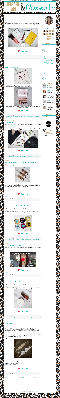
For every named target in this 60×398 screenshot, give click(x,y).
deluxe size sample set (33, 239)
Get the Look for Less (49, 95)
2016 (43, 78)
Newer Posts (6, 377)
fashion (17, 156)
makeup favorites (30, 156)
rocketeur (10, 240)
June (44, 58)
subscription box (12, 57)
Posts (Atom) (9, 378)
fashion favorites (19, 156)
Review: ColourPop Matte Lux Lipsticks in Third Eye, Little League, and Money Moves (20, 162)
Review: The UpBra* (8, 323)
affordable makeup (12, 116)
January (45, 75)
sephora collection (14, 157)
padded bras (18, 374)
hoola (5, 240)
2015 (43, 79)
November (45, 52)
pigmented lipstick (9, 200)
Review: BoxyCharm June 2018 (10, 18)
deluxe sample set (10, 317)
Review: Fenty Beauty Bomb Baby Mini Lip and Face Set (15, 282)
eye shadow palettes (31, 116)
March (44, 73)
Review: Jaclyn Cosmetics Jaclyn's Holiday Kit (50, 85)
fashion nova (23, 156)
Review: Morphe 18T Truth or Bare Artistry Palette (50, 106)
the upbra (23, 374)
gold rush (39, 239)
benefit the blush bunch (20, 239)
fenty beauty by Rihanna (17, 317)
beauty (15, 116)
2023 (43, 44)
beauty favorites (10, 156)
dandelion (26, 239)
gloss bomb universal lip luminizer (23, 317)
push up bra (20, 374)
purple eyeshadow (12, 117)
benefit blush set (12, 239)
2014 (43, 80)
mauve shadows (8, 117)
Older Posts (39, 377)
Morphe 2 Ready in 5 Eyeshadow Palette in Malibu (50, 100)
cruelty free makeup (26, 116)
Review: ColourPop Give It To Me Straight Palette (14, 63)
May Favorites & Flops (9, 122)
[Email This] (9, 55)
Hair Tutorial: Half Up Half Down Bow (50, 90)
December (45, 51)
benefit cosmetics (16, 239)
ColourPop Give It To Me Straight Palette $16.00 (11, 67)
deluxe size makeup (29, 239)
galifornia (37, 239)
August (44, 56)
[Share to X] (11, 55)
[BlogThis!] (10, 55)
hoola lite (7, 240)
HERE (10, 166)
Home (23, 377)
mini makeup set (37, 317)
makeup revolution (34, 156)
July (44, 57)
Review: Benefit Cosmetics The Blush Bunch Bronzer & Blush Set (17, 206)
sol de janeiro (8, 57)
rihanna (39, 317)
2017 (43, 77)
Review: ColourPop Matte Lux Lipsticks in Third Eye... (48, 63)
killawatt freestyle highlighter (30, 317)
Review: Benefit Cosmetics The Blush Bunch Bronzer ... (49, 65)
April (44, 72)
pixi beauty (11, 157)
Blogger (37, 391)
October (45, 53)
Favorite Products (26, 156)
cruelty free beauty (22, 116)
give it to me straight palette (36, 116)
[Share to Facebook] (12, 55)
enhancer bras (13, 374)
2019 (43, 49)
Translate (50, 135)
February (45, 74)
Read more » (6, 53)
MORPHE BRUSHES (7, 157)
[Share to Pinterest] (13, 55)
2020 (43, 48)
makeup (34, 317)
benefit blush (9, 239)
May (44, 71)
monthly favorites (38, 156)
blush (23, 239)
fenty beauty (13, 317)
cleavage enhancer (9, 374)
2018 (43, 50)
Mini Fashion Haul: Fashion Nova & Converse (13, 245)
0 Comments (7, 115)
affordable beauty (8, 116)
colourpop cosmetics (18, 116)
